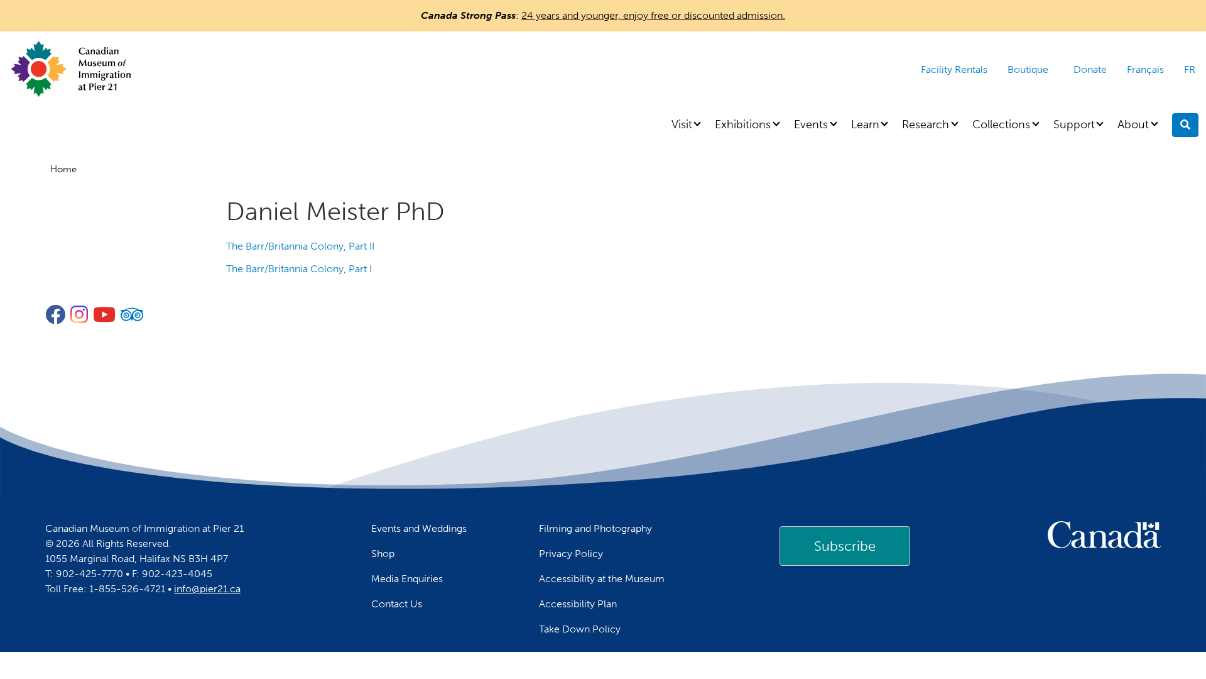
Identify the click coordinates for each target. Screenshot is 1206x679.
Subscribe (845, 546)
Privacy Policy (571, 554)
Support (1074, 124)
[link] (845, 545)
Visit (681, 124)
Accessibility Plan (578, 604)
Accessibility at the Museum (602, 579)
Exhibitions (743, 124)
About (1133, 124)
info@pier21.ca (207, 589)
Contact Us (396, 604)
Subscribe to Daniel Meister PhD (231, 289)
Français (1145, 69)
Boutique (1028, 69)
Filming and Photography (595, 528)
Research (925, 124)
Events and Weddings (419, 528)
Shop (382, 554)
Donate (1090, 69)
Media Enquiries (407, 579)
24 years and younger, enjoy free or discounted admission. (653, 15)
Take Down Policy (580, 629)
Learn (865, 124)
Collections (1001, 124)
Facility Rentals (954, 69)
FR (1189, 69)
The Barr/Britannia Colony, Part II (300, 246)
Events (811, 124)
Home (63, 169)
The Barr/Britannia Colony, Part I (299, 269)
